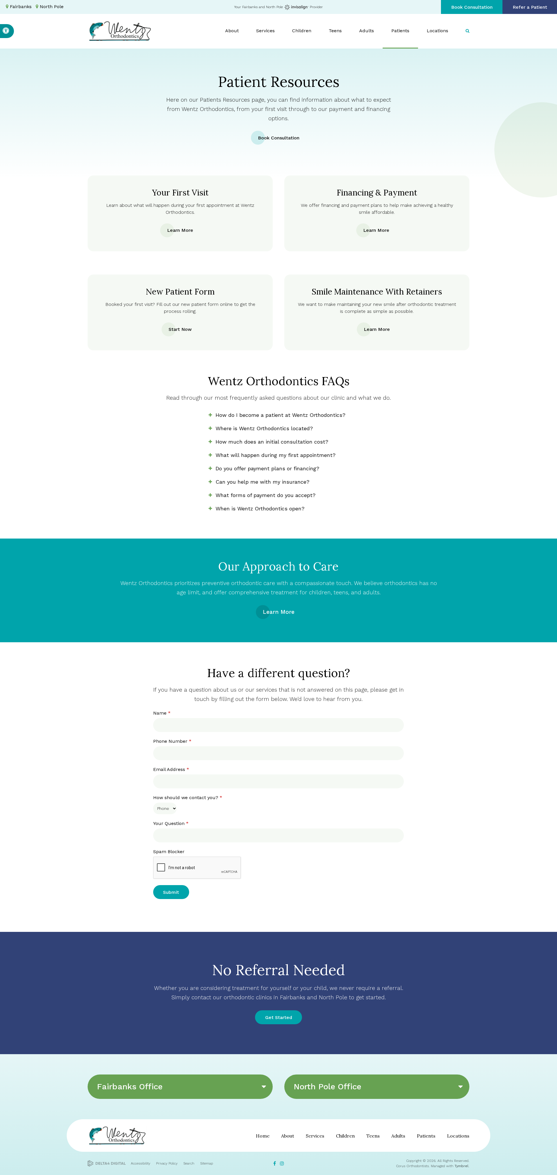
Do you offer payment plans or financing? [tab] (267, 468)
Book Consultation (472, 7)
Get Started (278, 1017)
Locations (458, 1136)
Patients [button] (400, 30)
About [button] (232, 30)
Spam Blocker (169, 851)
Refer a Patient (530, 7)
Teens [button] (335, 30)
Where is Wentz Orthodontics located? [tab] (264, 428)
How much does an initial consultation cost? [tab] (272, 442)
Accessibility (140, 1163)
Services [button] (265, 30)
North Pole (52, 6)
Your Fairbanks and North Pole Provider (278, 7)
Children (345, 1136)
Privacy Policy (167, 1163)
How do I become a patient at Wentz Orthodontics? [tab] (281, 415)
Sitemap (206, 1163)
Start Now (180, 329)
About (287, 1136)
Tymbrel (462, 1166)
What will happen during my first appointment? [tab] (276, 455)
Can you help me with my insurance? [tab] (263, 482)
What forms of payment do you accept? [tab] (266, 495)
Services (315, 1136)
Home (263, 1136)
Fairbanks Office (129, 1086)
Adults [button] (366, 30)
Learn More (180, 230)
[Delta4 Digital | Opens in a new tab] (107, 1163)
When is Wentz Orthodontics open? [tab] (260, 508)
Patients (426, 1136)
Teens (373, 1136)
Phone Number (172, 741)
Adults (398, 1136)
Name (162, 713)
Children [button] (301, 30)
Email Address (171, 769)
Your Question (171, 823)
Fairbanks (21, 6)
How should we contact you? (187, 797)
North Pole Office (327, 1086)
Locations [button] (437, 30)
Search (188, 1163)
